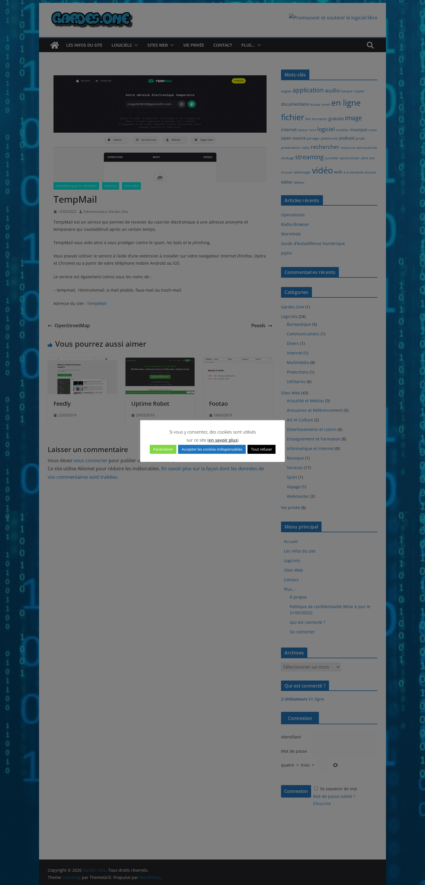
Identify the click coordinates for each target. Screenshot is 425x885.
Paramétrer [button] (163, 449)
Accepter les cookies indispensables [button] (212, 449)
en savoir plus (222, 440)
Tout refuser (261, 449)
